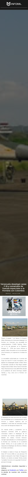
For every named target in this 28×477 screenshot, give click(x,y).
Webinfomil (8, 293)
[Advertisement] (14, 387)
